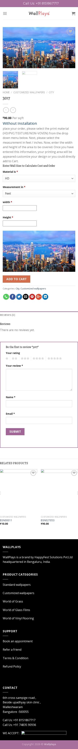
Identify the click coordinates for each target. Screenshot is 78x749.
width (7, 202)
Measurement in (14, 187)
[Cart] (73, 13)
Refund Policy (12, 666)
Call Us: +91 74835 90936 (19, 725)
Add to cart (16, 279)
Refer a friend (12, 650)
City (51, 92)
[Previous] (8, 47)
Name (10, 397)
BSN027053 (47, 520)
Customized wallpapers (29, 92)
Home (6, 92)
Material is (10, 171)
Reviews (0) (7, 315)
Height (8, 217)
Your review (14, 365)
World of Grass (13, 601)
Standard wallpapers (17, 585)
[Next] (69, 47)
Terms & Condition (15, 658)
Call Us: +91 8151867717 (41, 3)
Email (10, 413)
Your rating (13, 353)
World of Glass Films (16, 610)
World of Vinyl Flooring (18, 618)
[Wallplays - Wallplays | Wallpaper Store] (39, 13)
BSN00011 (6, 520)
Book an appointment (18, 641)
